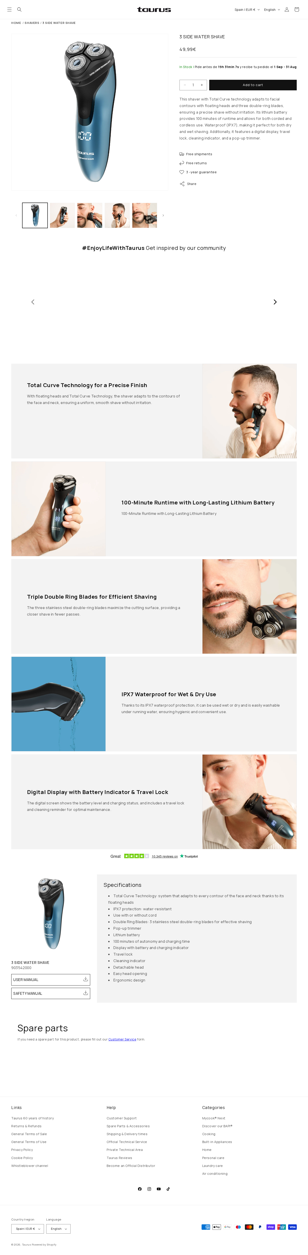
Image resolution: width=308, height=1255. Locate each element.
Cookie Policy (22, 1158)
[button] (9, 9)
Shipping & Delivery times (127, 1134)
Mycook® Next (213, 1118)
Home (16, 23)
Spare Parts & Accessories (128, 1126)
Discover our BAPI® (217, 1126)
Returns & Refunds (26, 1126)
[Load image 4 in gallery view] (117, 215)
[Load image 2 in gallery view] (62, 215)
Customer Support (122, 1118)
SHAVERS (32, 23)
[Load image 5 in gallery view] (144, 215)
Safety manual (27, 993)
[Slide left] (16, 215)
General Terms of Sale (29, 1134)
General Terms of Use (29, 1142)
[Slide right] (163, 215)
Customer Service (122, 1039)
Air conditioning (215, 1173)
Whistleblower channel (29, 1166)
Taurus (26, 1244)
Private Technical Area (125, 1150)
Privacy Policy (22, 1150)
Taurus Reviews (119, 1158)
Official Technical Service (127, 1142)
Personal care (213, 1158)
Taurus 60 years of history (32, 1118)
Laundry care (212, 1166)
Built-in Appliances (217, 1142)
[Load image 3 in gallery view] (89, 215)
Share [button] (191, 189)
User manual (26, 979)
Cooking (209, 1134)
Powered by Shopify (44, 1244)
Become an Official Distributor (131, 1166)
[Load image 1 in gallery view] (35, 215)
